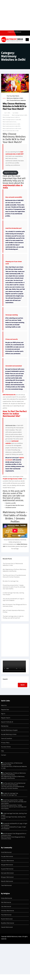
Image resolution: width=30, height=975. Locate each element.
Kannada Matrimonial (7, 873)
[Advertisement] (15, 15)
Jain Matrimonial (6, 906)
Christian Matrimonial (7, 910)
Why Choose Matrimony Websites (16, 100)
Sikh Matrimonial (6, 902)
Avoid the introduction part (13, 228)
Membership (4, 726)
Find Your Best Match (13, 96)
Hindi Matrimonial (6, 852)
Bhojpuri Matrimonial (7, 877)
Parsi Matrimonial (6, 915)
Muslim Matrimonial (7, 919)
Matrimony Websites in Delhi (15, 98)
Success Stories (6, 747)
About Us (4, 705)
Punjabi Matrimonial (7, 856)
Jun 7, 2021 (7, 113)
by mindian (15, 113)
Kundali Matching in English (9, 730)
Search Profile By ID (7, 722)
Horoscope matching (11, 315)
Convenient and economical (13, 366)
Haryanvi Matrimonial (7, 860)
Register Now (5, 709)
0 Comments (6, 115)
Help (2, 751)
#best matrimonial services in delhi (11, 124)
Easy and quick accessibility (13, 197)
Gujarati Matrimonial (7, 869)
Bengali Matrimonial (7, 864)
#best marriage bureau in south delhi (12, 119)
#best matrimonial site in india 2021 (11, 126)
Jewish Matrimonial (7, 927)
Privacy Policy (5, 742)
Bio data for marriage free (10, 581)
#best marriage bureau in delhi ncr (11, 117)
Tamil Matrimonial (6, 885)
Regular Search (5, 718)
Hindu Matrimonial (6, 898)
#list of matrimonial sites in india (11, 130)
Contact (3, 755)
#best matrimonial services (9, 121)
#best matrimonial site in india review (12, 128)
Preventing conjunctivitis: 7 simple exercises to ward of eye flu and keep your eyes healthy (14, 587)
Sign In (3, 713)
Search (5, 679)
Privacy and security (11, 339)
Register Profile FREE (10, 172)
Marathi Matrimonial (7, 881)
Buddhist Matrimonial (7, 923)
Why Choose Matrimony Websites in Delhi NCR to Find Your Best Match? (14, 106)
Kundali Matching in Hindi (8, 734)
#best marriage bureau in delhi (19, 115)
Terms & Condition (6, 738)
